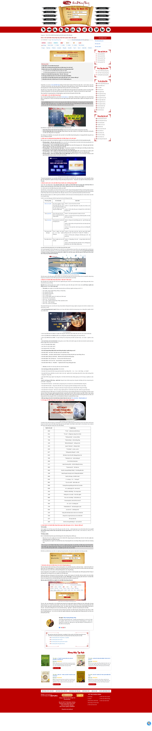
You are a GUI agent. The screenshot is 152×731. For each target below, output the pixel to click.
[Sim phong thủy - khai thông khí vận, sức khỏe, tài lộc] (76, 3)
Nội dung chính (44, 64)
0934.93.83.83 (67, 695)
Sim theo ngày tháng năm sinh (103, 83)
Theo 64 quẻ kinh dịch (74, 56)
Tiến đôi (90, 47)
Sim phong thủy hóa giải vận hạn (58, 643)
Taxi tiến (70, 47)
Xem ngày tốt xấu (100, 91)
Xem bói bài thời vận (101, 105)
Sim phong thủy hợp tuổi (102, 118)
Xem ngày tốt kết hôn (101, 95)
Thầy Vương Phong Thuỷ (56, 39)
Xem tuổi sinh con (100, 136)
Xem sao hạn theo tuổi (101, 128)
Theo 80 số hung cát (74, 54)
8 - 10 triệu (74, 45)
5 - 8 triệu (68, 45)
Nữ (79, 555)
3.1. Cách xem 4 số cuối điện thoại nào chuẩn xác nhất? (55, 70)
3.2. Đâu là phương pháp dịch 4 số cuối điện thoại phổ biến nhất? (57, 72)
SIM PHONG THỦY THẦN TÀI (61, 691)
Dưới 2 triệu (50, 45)
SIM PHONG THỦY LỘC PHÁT (48, 691)
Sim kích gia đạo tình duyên (49, 15)
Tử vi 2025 (99, 87)
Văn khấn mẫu (100, 126)
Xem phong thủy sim (67, 560)
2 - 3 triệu (57, 45)
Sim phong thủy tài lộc (49, 12)
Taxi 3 (74, 47)
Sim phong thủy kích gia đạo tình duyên (59, 641)
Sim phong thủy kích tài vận (56, 639)
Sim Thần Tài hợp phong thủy (103, 72)
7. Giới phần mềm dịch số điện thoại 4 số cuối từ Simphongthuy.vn (56, 79)
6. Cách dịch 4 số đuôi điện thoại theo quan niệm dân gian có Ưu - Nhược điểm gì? (60, 77)
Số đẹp (44, 45)
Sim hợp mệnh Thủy (102, 15)
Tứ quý (43, 47)
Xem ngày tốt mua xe (101, 101)
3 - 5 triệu (63, 45)
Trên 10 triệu (81, 45)
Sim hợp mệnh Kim (102, 8)
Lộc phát (59, 47)
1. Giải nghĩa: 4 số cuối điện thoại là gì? (50, 65)
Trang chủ (43, 35)
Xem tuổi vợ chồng (100, 134)
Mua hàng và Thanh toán (93, 702)
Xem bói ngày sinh (100, 107)
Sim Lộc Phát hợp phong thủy (103, 70)
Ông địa (64, 47)
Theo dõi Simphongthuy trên (77, 39)
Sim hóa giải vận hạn (49, 19)
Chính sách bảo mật (92, 704)
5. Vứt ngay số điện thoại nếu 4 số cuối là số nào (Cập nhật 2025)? (56, 75)
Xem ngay (67, 58)
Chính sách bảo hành (104, 700)
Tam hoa (48, 47)
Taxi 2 (79, 47)
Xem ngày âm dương (101, 103)
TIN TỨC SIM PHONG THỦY (104, 691)
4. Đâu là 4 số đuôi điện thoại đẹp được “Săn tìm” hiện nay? (54, 74)
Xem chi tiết (57, 684)
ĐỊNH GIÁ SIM (94, 691)
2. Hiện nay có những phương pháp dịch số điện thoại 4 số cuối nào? (57, 67)
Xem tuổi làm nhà (100, 132)
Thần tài (53, 47)
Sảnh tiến (84, 47)
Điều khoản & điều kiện (93, 700)
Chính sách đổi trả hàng (105, 698)
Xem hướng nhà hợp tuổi (102, 138)
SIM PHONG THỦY (86, 691)
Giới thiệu (90, 696)
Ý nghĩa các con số (100, 124)
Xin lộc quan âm (100, 89)
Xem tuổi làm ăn (100, 130)
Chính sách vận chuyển (105, 696)
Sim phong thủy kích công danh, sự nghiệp (60, 637)
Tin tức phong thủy (100, 122)
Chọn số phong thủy (76, 19)
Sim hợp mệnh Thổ (102, 23)
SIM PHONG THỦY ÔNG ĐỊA (74, 691)
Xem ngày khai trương (101, 93)
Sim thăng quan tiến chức (49, 8)
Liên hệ (89, 698)
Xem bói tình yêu (100, 109)
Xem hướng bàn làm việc (102, 120)
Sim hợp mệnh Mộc (102, 12)
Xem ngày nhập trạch (101, 99)
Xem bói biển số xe (100, 85)
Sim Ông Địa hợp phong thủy (102, 74)
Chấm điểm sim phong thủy (49, 23)
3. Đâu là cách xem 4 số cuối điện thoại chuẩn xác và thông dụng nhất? (57, 69)
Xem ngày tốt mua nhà (101, 97)
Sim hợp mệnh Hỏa (102, 19)
